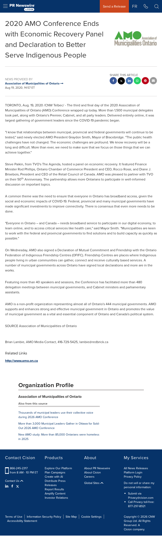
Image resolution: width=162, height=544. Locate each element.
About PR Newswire (97, 468)
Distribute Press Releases (55, 483)
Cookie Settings (91, 517)
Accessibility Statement (22, 521)
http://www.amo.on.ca (21, 360)
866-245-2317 (19, 468)
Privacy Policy (133, 476)
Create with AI (54, 476)
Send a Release (114, 6)
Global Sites (92, 483)
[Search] (156, 6)
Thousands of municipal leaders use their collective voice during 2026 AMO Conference (55, 414)
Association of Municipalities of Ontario (50, 396)
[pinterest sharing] (145, 81)
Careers (89, 476)
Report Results (54, 489)
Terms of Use (13, 517)
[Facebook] (12, 486)
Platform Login (133, 472)
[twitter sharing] (121, 81)
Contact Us (12, 481)
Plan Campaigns (55, 472)
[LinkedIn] (7, 486)
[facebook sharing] (113, 81)
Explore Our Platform (58, 468)
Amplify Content (55, 493)
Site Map (71, 517)
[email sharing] (153, 81)
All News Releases (136, 468)
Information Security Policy (44, 517)
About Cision (92, 472)
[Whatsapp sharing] (137, 81)
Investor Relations (56, 498)
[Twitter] (17, 486)
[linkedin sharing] (129, 81)
